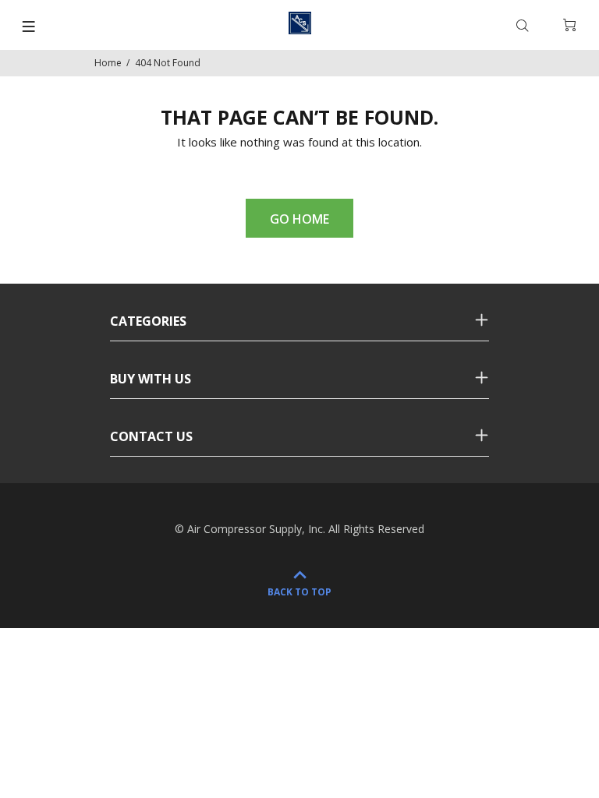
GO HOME (299, 219)
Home (108, 62)
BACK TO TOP (299, 591)
